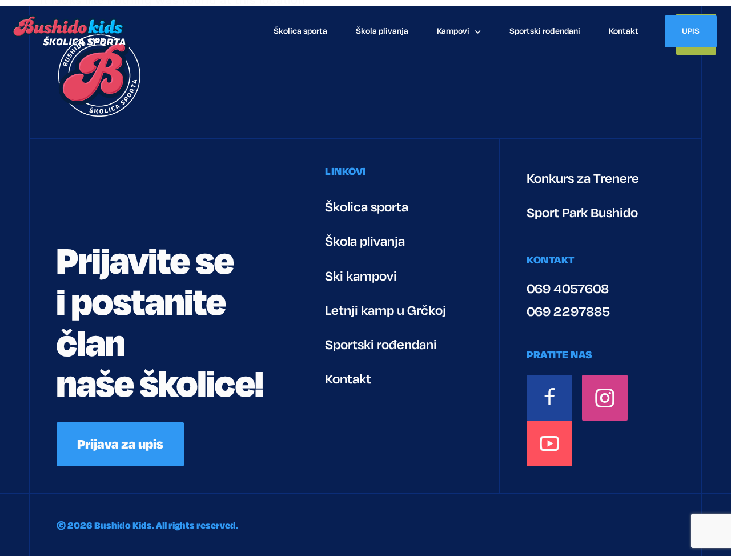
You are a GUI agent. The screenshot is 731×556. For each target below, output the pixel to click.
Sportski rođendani (544, 31)
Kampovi (453, 31)
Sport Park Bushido (582, 212)
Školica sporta (300, 31)
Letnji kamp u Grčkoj (385, 310)
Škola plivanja (382, 31)
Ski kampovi (361, 276)
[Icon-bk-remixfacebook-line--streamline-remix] (549, 398)
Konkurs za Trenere (583, 178)
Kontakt (623, 31)
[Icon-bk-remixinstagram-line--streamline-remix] (605, 398)
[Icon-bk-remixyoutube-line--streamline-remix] (549, 443)
